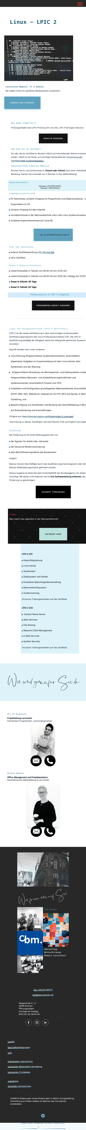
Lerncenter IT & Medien (19, 1072)
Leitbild (11, 1042)
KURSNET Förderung (53, 492)
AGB (10, 1053)
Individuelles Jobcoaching (20, 1061)
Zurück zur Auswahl (22, 103)
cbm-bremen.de (29, 1127)
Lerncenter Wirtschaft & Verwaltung (25, 1066)
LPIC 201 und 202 (45, 252)
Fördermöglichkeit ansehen (53, 305)
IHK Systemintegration (53, 235)
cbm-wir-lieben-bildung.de (52, 1127)
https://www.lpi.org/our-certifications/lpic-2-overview (47, 416)
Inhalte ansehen (53, 138)
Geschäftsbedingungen (19, 1047)
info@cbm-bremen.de (43, 995)
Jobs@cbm (13, 1081)
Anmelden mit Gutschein (19, 1086)
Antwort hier (53, 534)
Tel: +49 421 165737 (43, 990)
